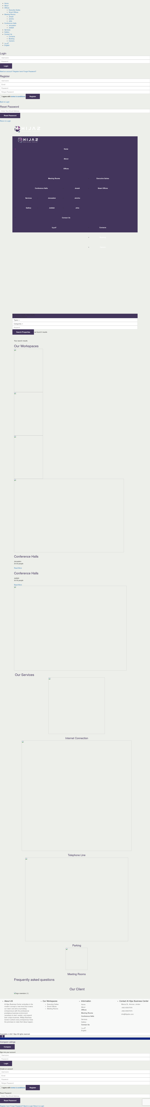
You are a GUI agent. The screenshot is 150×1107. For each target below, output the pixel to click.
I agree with (13, 96)
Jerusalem (12, 25)
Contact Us (8, 34)
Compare (7, 1047)
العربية (6, 43)
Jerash (11, 16)
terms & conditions (18, 96)
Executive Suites (14, 10)
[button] (76, 995)
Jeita (10, 21)
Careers (11, 41)
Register (33, 96)
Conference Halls (10, 23)
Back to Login (4, 102)
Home (6, 3)
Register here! (5, 1106)
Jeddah (11, 27)
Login (6, 66)
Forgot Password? (29, 71)
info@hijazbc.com (127, 1014)
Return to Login (5, 121)
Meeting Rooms (9, 14)
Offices (6, 8)
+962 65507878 (126, 1007)
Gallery (6, 32)
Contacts (12, 36)
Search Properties (23, 332)
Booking (11, 39)
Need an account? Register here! (11, 71)
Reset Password (10, 115)
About (6, 5)
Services (7, 30)
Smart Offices (13, 12)
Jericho (11, 19)
